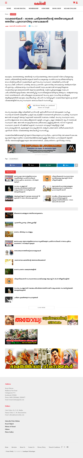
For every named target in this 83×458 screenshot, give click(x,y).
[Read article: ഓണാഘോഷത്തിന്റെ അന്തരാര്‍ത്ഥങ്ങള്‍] (9, 262)
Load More (41, 307)
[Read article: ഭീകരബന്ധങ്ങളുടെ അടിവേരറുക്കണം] (9, 215)
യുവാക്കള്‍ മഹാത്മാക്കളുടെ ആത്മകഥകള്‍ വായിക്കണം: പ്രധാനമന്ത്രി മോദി (62, 188)
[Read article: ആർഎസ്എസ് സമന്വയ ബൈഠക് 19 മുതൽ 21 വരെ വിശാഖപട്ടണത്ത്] (9, 198)
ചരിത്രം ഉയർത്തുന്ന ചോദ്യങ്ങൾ (26, 298)
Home (9, 8)
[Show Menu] (6, 3)
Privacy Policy (42, 447)
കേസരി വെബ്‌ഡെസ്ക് (17, 26)
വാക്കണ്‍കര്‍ (14, 159)
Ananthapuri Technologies (28, 451)
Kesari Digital (20, 8)
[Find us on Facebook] (61, 447)
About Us (22, 447)
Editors (7, 429)
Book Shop (56, 8)
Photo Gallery (9, 432)
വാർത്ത (13, 14)
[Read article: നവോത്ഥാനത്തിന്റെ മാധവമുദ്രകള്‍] (9, 253)
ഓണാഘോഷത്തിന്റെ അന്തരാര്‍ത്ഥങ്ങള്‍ (29, 260)
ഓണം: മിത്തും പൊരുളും (23, 232)
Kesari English (70, 8)
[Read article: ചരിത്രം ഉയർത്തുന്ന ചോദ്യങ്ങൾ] (9, 299)
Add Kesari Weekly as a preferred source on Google (44, 107)
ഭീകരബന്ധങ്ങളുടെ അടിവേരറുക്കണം (28, 213)
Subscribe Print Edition (12, 421)
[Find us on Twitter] (64, 447)
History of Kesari (10, 427)
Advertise (14, 447)
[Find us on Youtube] (67, 447)
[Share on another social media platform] (76, 165)
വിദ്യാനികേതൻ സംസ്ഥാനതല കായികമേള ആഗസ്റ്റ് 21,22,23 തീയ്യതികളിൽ (63, 178)
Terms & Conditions (54, 447)
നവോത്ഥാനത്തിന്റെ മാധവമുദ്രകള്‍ (27, 251)
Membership (33, 8)
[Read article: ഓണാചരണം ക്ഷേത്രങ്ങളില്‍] (9, 271)
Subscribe (45, 8)
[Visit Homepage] (40, 3)
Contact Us (31, 447)
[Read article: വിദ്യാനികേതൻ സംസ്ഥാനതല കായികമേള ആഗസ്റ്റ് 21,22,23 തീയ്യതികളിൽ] (47, 178)
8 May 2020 (34, 26)
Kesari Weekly (9, 451)
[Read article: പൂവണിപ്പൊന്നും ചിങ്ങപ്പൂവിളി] (9, 225)
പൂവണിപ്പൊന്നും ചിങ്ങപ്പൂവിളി (25, 223)
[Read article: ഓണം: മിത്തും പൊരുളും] (9, 234)
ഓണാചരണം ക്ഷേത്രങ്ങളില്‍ (25, 269)
